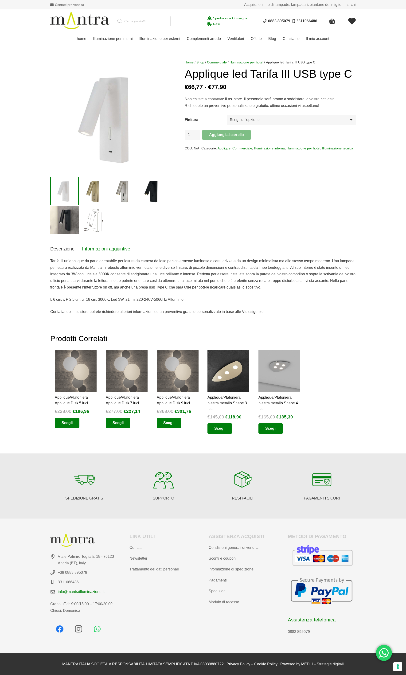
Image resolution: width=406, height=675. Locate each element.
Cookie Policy (265, 664)
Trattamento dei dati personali (154, 569)
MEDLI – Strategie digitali (322, 664)
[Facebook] (59, 629)
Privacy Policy (238, 664)
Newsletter (138, 558)
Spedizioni (217, 591)
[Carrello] (332, 21)
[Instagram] (78, 629)
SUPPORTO (163, 498)
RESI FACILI (242, 498)
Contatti (135, 548)
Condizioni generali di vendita (233, 548)
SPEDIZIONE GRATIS (84, 498)
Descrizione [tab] (62, 248)
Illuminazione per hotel (246, 62)
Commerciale (217, 62)
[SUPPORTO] (163, 479)
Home (189, 62)
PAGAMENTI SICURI (322, 498)
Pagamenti (218, 580)
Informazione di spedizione (231, 569)
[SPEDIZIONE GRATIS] (84, 479)
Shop (200, 62)
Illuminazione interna (269, 148)
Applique (224, 148)
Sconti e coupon (222, 558)
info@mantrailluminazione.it (81, 592)
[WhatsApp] (97, 629)
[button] (135, 39)
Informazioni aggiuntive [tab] (106, 248)
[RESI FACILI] (242, 479)
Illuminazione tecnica (337, 148)
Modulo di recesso (224, 602)
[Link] (352, 21)
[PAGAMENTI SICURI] (322, 479)
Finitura (191, 120)
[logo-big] (79, 21)
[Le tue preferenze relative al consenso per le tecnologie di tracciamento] (397, 666)
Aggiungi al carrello (226, 135)
